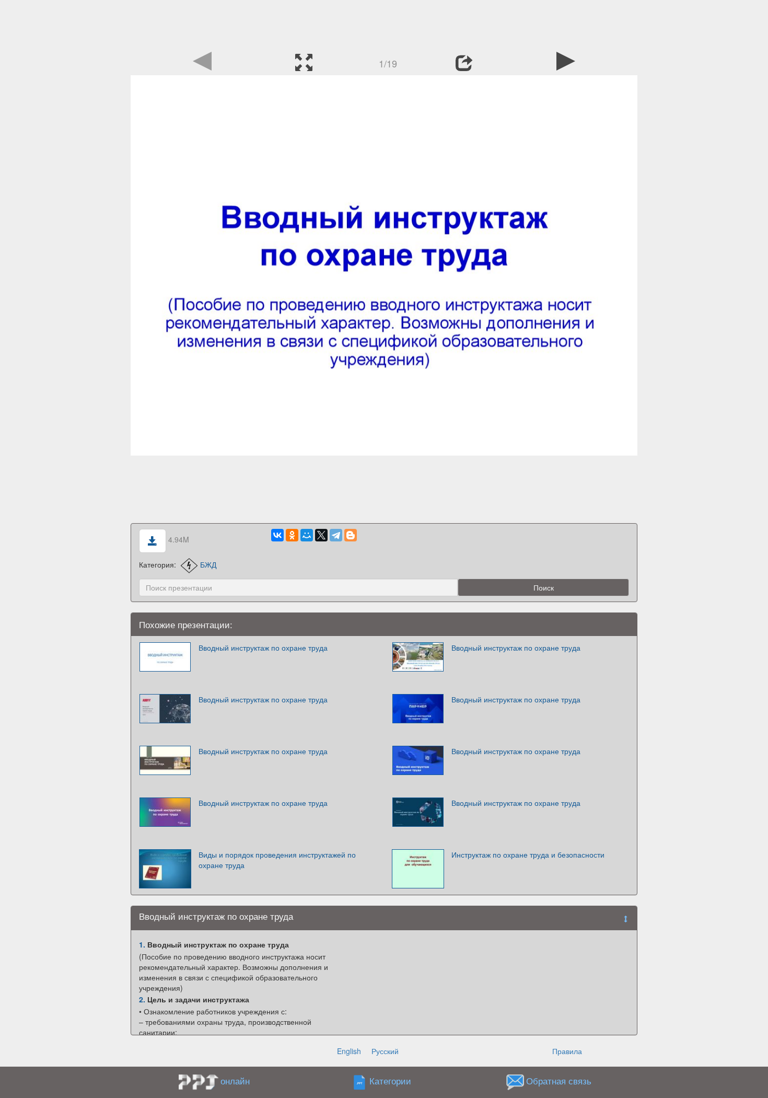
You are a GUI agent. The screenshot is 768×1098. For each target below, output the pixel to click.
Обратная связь (558, 1080)
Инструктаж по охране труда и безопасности (527, 854)
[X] (321, 535)
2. (142, 999)
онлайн (235, 1080)
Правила (567, 1051)
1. (142, 944)
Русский (385, 1051)
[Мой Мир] (306, 535)
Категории (390, 1080)
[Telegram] (336, 535)
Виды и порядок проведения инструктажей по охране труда (277, 859)
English (349, 1051)
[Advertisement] (384, 23)
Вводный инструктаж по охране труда (263, 647)
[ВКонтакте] (277, 535)
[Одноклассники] (292, 535)
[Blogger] (350, 535)
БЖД (208, 564)
